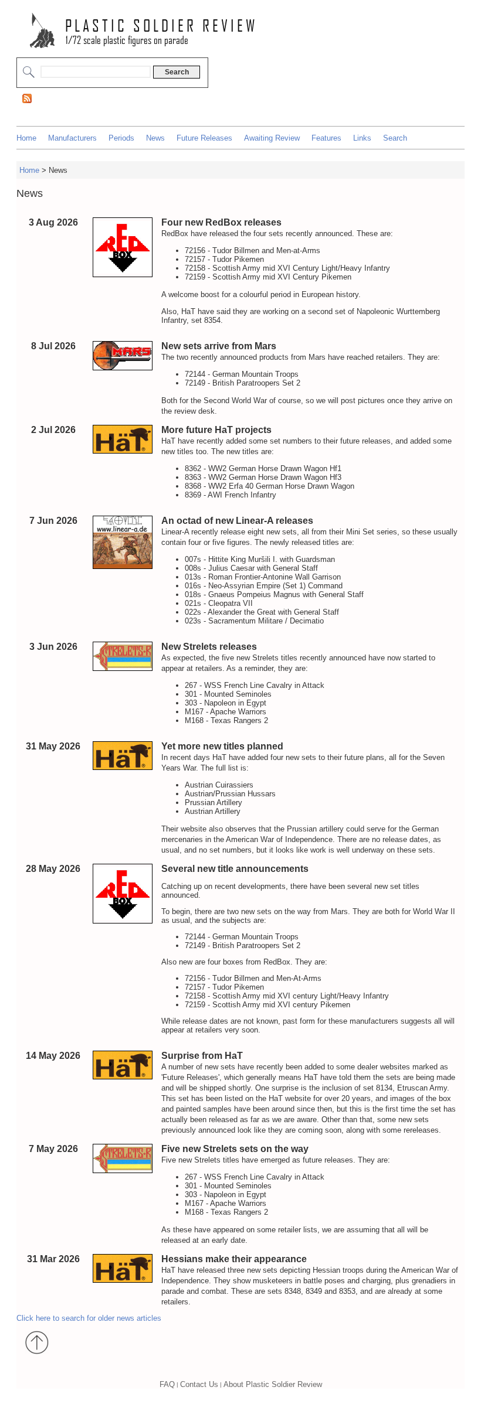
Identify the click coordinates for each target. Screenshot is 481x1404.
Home (26, 138)
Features (326, 138)
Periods (121, 138)
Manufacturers (72, 138)
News (155, 138)
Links (362, 138)
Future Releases (204, 138)
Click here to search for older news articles (88, 1318)
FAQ (167, 1384)
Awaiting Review (272, 138)
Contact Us (199, 1384)
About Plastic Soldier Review (272, 1384)
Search (395, 138)
